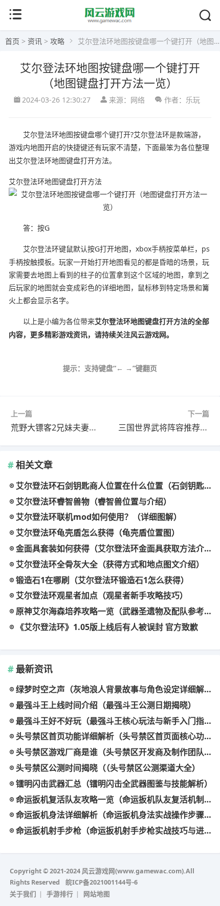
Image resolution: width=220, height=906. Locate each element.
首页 (12, 41)
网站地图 (96, 894)
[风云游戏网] (110, 21)
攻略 (57, 41)
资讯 (35, 41)
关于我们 (23, 894)
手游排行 (60, 894)
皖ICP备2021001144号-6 (101, 882)
